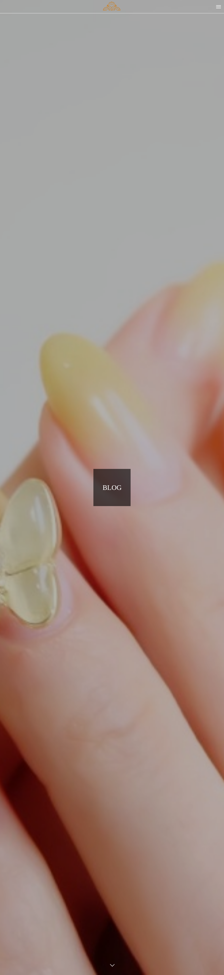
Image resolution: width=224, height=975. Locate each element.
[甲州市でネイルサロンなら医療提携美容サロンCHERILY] (112, 7)
